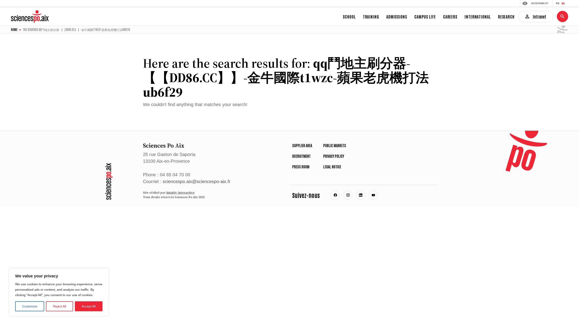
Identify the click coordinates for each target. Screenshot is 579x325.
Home (14, 29)
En (563, 3)
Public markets (334, 145)
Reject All (59, 306)
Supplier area (302, 145)
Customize (29, 306)
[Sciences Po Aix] (109, 181)
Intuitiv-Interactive (180, 193)
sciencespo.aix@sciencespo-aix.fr (196, 181)
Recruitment (301, 156)
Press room (300, 166)
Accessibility (539, 3)
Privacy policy (333, 156)
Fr (557, 3)
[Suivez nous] (335, 195)
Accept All (88, 306)
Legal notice (332, 166)
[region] (59, 292)
